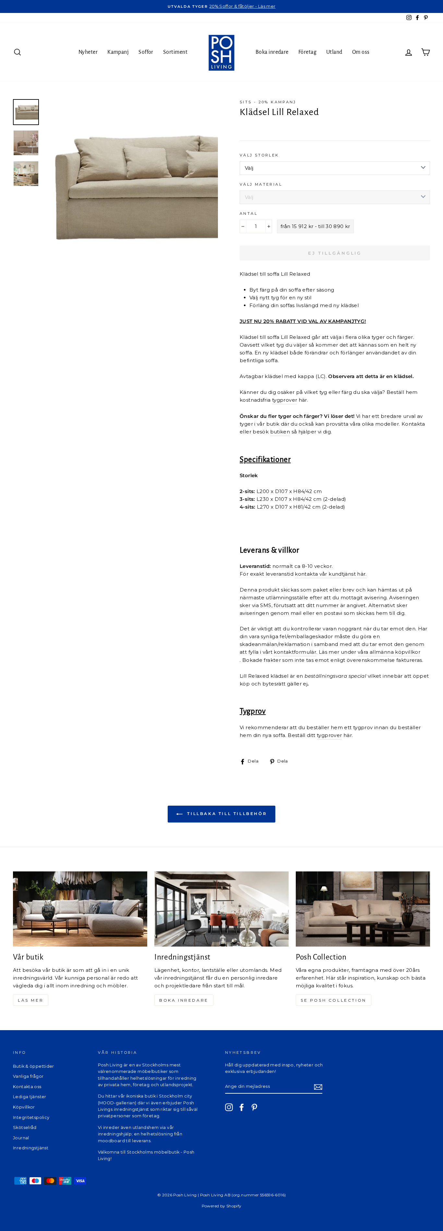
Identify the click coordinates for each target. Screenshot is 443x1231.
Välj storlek (259, 155)
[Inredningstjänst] (221, 909)
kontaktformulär (295, 652)
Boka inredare (272, 52)
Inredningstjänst (30, 1147)
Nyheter (88, 52)
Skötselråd (25, 1127)
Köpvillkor (24, 1107)
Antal (248, 213)
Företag (307, 52)
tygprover (284, 400)
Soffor (145, 52)
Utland (334, 52)
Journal (21, 1137)
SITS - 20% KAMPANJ (268, 102)
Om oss (361, 52)
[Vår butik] (80, 909)
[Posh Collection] (363, 909)
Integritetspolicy (31, 1117)
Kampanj (118, 52)
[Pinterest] (254, 1107)
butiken (280, 432)
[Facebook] (241, 1107)
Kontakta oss (27, 1086)
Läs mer (30, 1000)
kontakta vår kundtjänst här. (331, 574)
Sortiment (175, 52)
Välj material (261, 184)
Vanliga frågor (28, 1076)
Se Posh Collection (333, 1000)
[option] (221, 6)
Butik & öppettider (33, 1066)
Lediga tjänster (29, 1096)
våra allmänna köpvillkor (389, 652)
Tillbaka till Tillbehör (226, 813)
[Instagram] (229, 1107)
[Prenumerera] (318, 1087)
